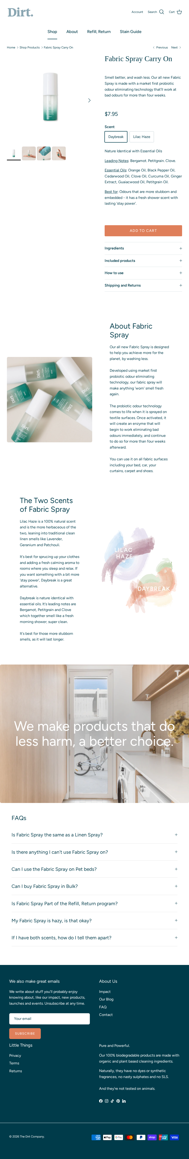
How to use (114, 273)
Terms (14, 1063)
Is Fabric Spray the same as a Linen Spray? (57, 835)
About (72, 31)
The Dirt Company (32, 1136)
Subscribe (25, 1034)
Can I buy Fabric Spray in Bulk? (45, 886)
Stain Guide (131, 31)
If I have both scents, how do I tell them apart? (61, 937)
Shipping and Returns (123, 285)
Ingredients (114, 248)
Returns (15, 1071)
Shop (52, 31)
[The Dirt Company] (20, 12)
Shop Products (30, 47)
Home (11, 47)
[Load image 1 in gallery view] (50, 98)
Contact (106, 1014)
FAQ (102, 1007)
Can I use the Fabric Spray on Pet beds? (54, 869)
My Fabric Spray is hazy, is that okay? (52, 920)
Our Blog (106, 999)
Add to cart (143, 230)
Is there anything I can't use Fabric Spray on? (60, 852)
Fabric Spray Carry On (58, 47)
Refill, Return (99, 31)
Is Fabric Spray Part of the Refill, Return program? (65, 903)
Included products (120, 260)
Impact (105, 991)
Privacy (15, 1055)
